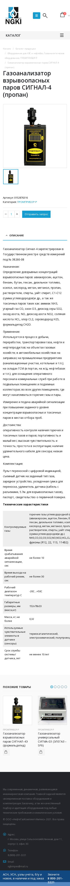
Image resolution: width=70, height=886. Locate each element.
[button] (51, 687)
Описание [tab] (16, 235)
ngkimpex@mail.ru (18, 866)
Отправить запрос (36, 214)
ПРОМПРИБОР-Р (27, 202)
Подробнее (6, 752)
